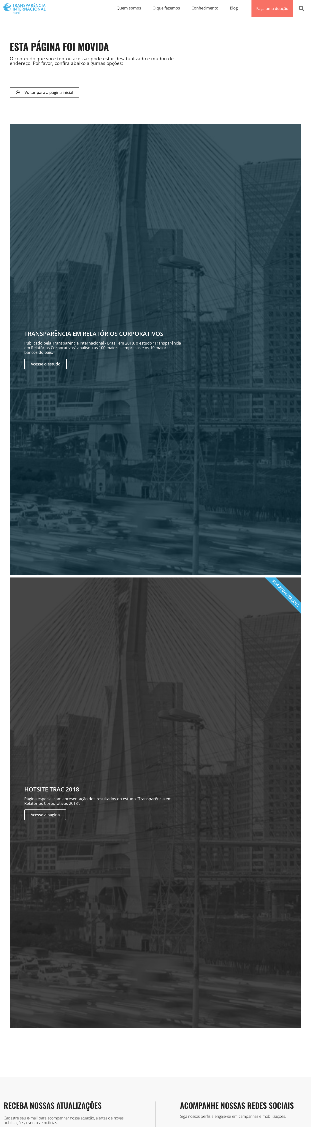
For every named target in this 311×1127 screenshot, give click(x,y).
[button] (301, 8)
